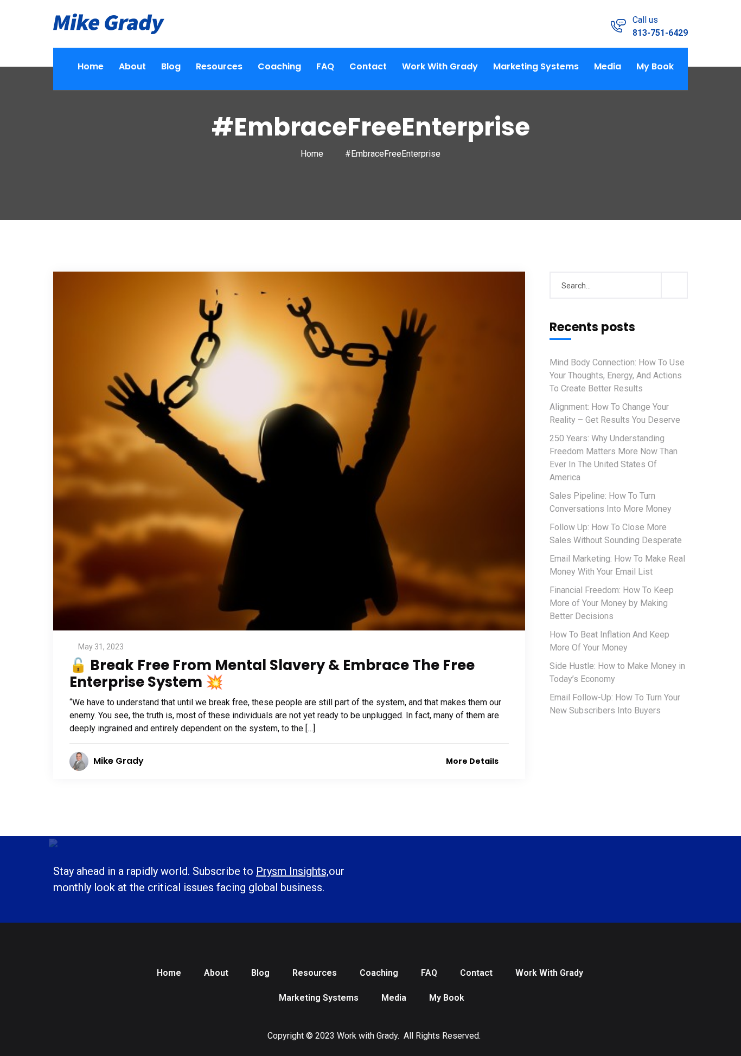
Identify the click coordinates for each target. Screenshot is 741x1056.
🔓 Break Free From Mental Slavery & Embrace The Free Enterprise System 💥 (272, 673)
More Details (473, 761)
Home (91, 66)
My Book (655, 66)
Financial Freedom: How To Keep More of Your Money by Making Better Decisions (612, 603)
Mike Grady (118, 761)
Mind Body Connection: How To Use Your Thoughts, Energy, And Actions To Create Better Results (617, 375)
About (132, 66)
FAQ (325, 66)
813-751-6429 (660, 33)
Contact (368, 66)
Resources (219, 66)
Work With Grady (440, 66)
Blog (171, 66)
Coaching (279, 66)
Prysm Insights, (292, 871)
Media (607, 66)
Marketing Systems (536, 66)
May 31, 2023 (101, 646)
